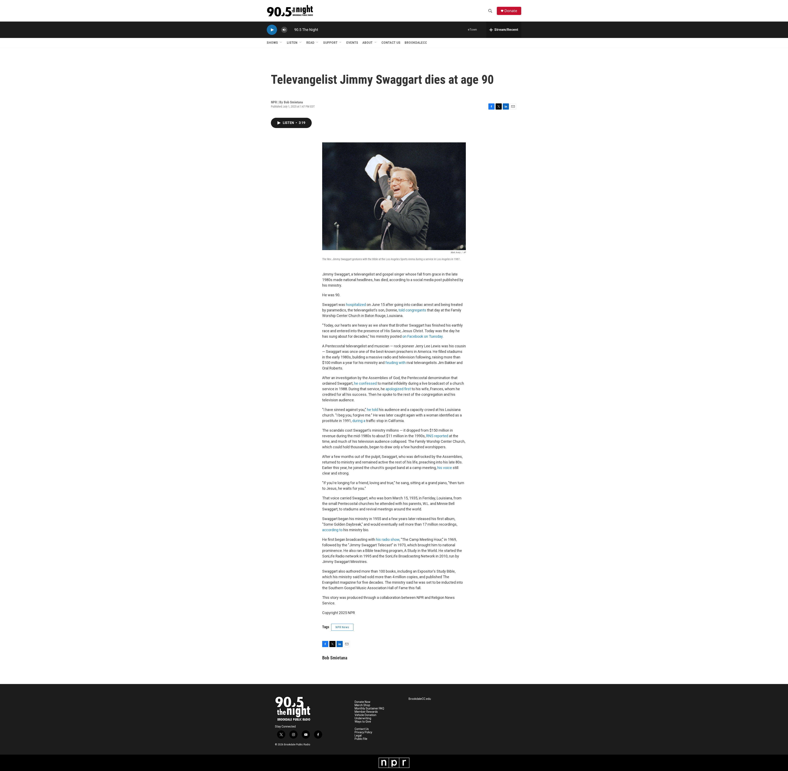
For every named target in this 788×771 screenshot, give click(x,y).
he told (372, 409)
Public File (361, 738)
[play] (272, 29)
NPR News (342, 627)
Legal (358, 735)
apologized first (398, 389)
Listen (292, 42)
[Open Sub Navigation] (281, 42)
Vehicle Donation (365, 715)
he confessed (365, 383)
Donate (510, 11)
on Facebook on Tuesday (422, 336)
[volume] (284, 29)
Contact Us (391, 42)
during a (358, 421)
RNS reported (437, 436)
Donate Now (362, 702)
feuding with (395, 362)
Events (352, 42)
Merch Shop (362, 705)
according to (332, 530)
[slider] (290, 29)
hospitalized (356, 304)
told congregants (412, 310)
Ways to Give (363, 721)
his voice (444, 468)
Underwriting (363, 718)
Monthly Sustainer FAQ (369, 708)
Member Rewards (366, 711)
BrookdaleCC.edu (420, 698)
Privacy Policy (363, 732)
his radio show (387, 539)
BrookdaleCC (416, 42)
